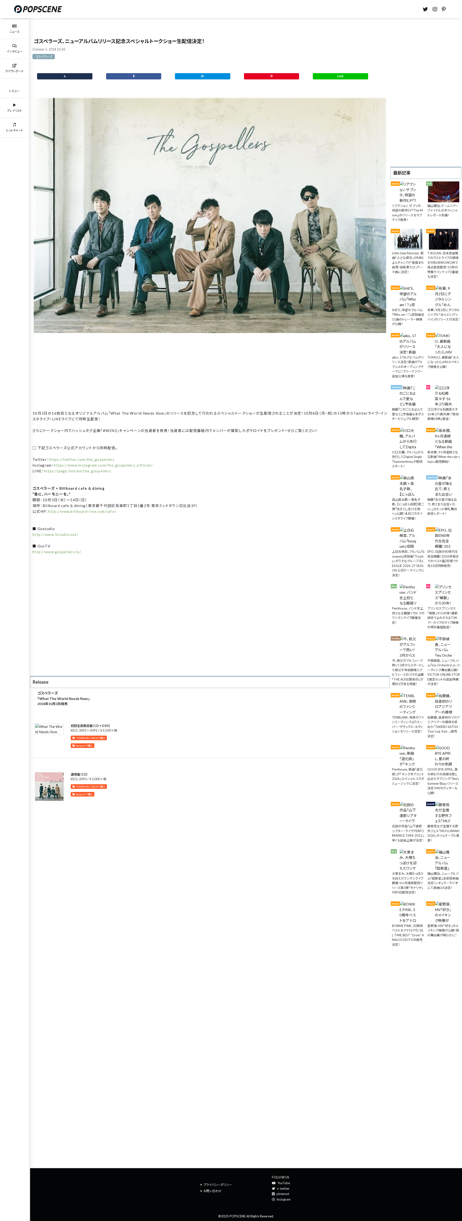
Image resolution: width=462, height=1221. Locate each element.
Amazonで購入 (84, 745)
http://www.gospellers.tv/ (56, 552)
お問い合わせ (212, 1191)
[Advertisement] (210, 373)
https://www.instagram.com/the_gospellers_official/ (103, 465)
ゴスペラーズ (43, 56)
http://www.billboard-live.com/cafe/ (82, 511)
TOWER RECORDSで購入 (90, 737)
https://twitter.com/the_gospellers (82, 459)
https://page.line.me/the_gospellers (77, 471)
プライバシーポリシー (217, 1185)
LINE (340, 76)
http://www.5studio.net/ (55, 534)
